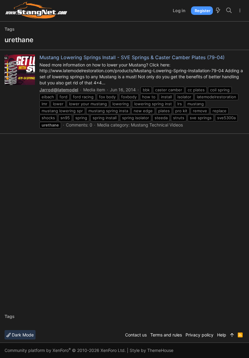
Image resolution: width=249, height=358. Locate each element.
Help (221, 334)
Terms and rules (166, 334)
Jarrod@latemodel (58, 89)
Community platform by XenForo (65, 350)
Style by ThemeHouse (151, 350)
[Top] (232, 335)
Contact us (136, 334)
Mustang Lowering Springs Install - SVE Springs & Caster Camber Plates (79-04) (132, 57)
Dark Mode (22, 334)
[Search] (229, 10)
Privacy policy (199, 334)
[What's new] (218, 10)
